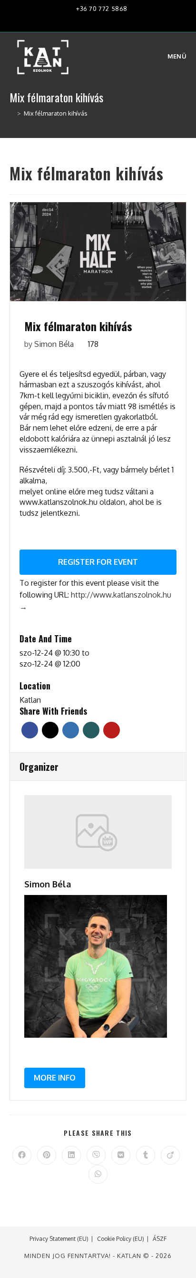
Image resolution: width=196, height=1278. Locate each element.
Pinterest (111, 730)
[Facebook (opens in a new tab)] (77, 20)
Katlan (30, 700)
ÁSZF (160, 1238)
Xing (91, 730)
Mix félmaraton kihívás (56, 113)
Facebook (29, 730)
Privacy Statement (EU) (58, 1238)
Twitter (50, 730)
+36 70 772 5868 (101, 8)
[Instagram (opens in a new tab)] (92, 20)
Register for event (98, 562)
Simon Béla (54, 344)
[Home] (12, 113)
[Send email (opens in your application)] (120, 20)
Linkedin (70, 730)
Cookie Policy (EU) (120, 1238)
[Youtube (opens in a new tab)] (106, 20)
